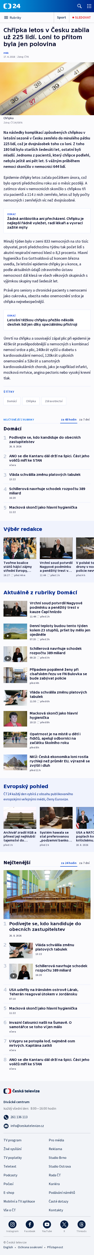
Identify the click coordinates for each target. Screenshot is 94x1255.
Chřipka (31, 401)
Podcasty (10, 1175)
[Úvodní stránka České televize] (21, 1090)
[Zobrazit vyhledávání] (79, 6)
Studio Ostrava (60, 1166)
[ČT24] (11, 6)
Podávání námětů (62, 1192)
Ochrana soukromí (30, 1247)
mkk (6, 52)
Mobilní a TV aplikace (19, 1201)
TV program (12, 1140)
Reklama (55, 1149)
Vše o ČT (9, 1210)
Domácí (12, 401)
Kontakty (56, 1210)
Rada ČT (55, 1175)
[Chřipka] (47, 88)
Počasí (8, 1184)
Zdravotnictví (54, 401)
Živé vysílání (12, 1149)
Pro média (56, 1140)
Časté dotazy (58, 1201)
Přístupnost (55, 1247)
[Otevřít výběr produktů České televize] (89, 6)
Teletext (9, 1166)
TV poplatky (12, 1157)
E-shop (8, 1192)
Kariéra (54, 1184)
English (8, 1247)
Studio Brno (57, 1157)
